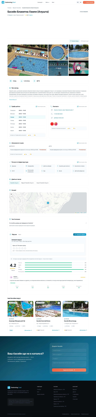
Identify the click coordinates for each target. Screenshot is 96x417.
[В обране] (31, 303)
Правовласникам (84, 414)
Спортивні (75, 399)
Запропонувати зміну (41, 106)
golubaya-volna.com (59, 117)
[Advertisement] (48, 27)
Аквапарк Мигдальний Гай (17, 321)
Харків (56, 399)
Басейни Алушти (14, 182)
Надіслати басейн (68, 370)
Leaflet (77, 212)
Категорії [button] (40, 2)
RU (77, 2)
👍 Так (29, 135)
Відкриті (75, 389)
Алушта (11, 15)
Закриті (74, 396)
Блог (53, 2)
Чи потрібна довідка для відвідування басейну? (21, 223)
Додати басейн (89, 2)
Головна (9, 7)
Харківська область (59, 396)
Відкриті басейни (17, 7)
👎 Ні (35, 135)
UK (80, 2)
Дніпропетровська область (61, 394)
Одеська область (59, 401)
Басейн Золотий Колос (43, 321)
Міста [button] (47, 2)
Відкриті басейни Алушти (27, 182)
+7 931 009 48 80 (58, 113)
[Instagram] (55, 123)
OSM (81, 212)
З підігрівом (75, 394)
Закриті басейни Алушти (42, 182)
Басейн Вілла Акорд (70, 321)
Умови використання (75, 414)
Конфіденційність (65, 414)
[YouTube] (52, 123)
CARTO (84, 212)
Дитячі (74, 391)
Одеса (56, 403)
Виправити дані (85, 41)
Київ (56, 391)
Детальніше (28, 330)
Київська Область (59, 389)
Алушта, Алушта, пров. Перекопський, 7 (64, 110)
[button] (48, 203)
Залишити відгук (75, 41)
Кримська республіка (60, 406)
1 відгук (31, 15)
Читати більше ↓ (13, 99)
